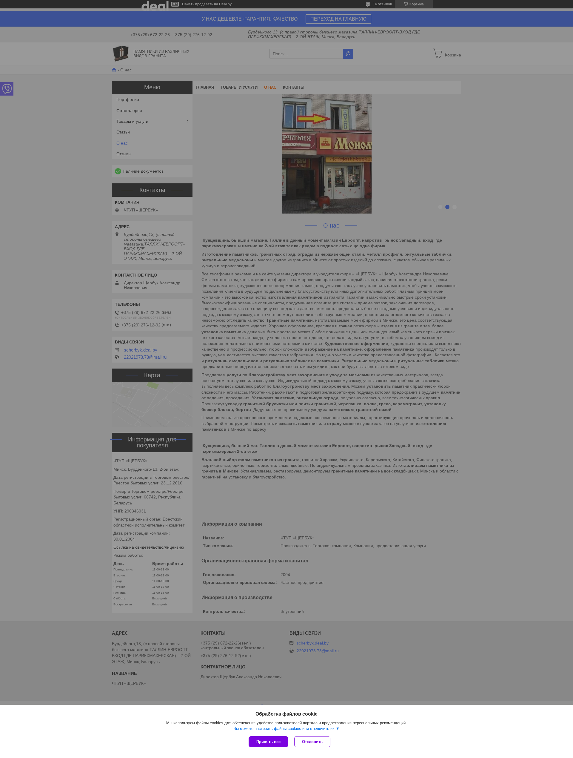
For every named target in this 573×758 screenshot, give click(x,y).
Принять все (268, 741)
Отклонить (312, 741)
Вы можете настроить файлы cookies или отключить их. (284, 728)
